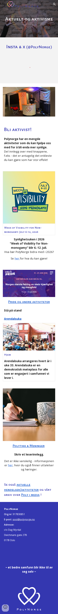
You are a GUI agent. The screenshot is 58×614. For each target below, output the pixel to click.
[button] (3, 4)
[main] (29, 18)
